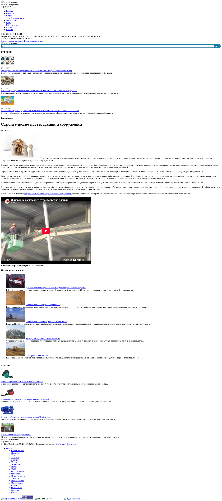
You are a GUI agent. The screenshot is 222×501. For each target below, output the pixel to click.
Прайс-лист (60, 444)
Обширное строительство (37, 355)
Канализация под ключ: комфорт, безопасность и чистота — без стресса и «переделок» (39, 90)
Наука (14, 467)
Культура (15, 490)
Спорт (14, 492)
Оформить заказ (13, 25)
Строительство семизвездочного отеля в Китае (46, 321)
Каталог (9, 30)
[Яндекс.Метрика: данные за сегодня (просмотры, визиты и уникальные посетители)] (72, 499)
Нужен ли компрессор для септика (16, 435)
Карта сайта (72, 444)
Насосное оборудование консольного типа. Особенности (26, 417)
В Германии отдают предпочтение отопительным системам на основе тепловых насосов (40, 111)
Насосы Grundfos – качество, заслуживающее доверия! (25, 399)
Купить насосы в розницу (12, 41)
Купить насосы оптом (33, 41)
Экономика (16, 464)
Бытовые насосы (18, 18)
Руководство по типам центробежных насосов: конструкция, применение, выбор (36, 70)
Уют (13, 455)
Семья (14, 485)
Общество (15, 474)
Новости (10, 13)
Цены (8, 23)
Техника (15, 457)
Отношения (16, 487)
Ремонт (14, 460)
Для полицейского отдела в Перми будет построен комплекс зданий (56, 288)
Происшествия (17, 481)
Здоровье (15, 478)
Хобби (14, 469)
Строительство (17, 451)
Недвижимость (18, 476)
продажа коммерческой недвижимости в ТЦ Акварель (48, 194)
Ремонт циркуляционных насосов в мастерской (22, 381)
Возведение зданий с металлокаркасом (43, 338)
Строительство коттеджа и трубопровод (43, 305)
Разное (9, 448)
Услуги (14, 462)
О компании (11, 20)
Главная (9, 11)
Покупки (15, 453)
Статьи (9, 27)
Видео (9, 16)
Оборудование (17, 471)
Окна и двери (17, 483)
